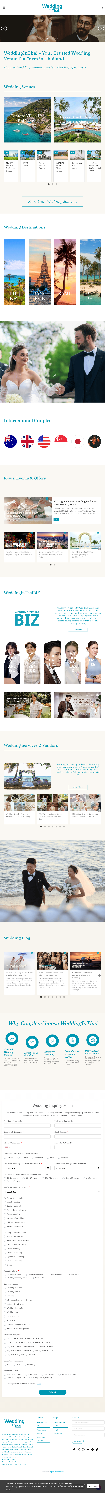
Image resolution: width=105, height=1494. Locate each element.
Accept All (93, 1486)
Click (39, 1383)
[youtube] (88, 1449)
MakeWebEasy (58, 1471)
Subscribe (77, 1441)
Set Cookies (78, 1486)
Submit (52, 1392)
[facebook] (74, 1449)
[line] (92, 1449)
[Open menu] (3, 7)
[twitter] (79, 1449)
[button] (102, 7)
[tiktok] (97, 1449)
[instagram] (83, 1449)
